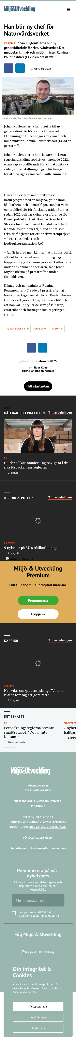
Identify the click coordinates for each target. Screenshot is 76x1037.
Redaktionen (19, 848)
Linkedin (43, 942)
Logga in (38, 614)
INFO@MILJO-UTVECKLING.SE (47, 827)
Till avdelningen (60, 412)
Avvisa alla (38, 1028)
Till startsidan (38, 386)
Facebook (32, 942)
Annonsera (59, 848)
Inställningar (38, 1017)
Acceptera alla (38, 1006)
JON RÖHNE (38, 806)
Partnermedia (39, 848)
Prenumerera (38, 600)
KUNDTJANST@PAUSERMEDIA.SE (46, 822)
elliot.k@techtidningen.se (38, 371)
